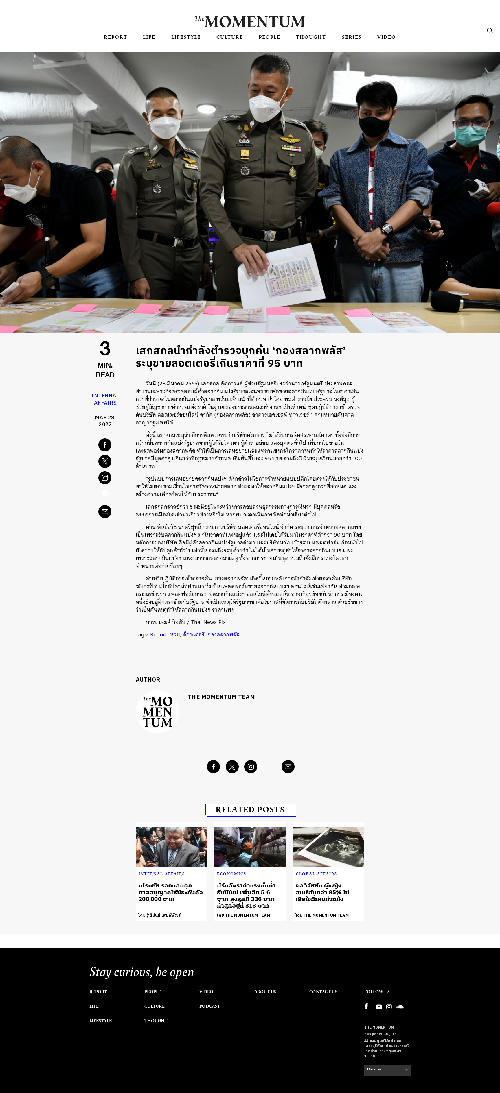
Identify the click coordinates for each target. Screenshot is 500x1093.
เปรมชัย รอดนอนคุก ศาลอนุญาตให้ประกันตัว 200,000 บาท (171, 892)
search (490, 30)
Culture (229, 37)
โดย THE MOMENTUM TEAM (243, 915)
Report (115, 37)
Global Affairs (316, 873)
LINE (105, 495)
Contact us (323, 992)
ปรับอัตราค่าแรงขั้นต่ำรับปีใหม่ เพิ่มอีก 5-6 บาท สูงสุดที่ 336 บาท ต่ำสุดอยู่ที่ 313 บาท (246, 895)
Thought (311, 37)
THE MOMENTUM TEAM (221, 697)
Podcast (209, 1006)
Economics (231, 873)
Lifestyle (186, 37)
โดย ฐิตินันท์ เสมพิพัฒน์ (160, 915)
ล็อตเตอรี (194, 634)
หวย (175, 634)
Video (386, 37)
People (269, 37)
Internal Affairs (105, 399)
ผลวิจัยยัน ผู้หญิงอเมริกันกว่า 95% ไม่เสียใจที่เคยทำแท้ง (322, 892)
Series (352, 37)
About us (265, 992)
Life (149, 37)
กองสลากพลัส (223, 634)
